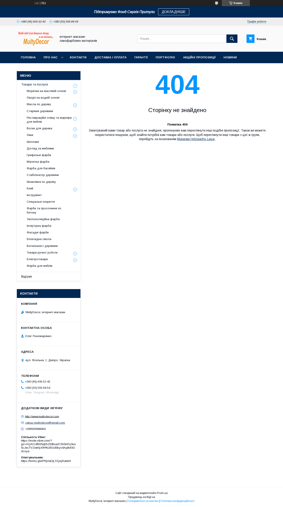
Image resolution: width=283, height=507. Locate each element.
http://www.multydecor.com (42, 416)
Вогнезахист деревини (42, 246)
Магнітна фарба (38, 161)
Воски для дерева (39, 128)
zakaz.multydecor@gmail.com (45, 422)
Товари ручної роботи (42, 252)
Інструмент (34, 195)
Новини (230, 57)
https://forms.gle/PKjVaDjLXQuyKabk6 (46, 461)
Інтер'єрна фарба (39, 225)
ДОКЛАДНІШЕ (174, 12)
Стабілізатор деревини (43, 175)
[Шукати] (231, 38)
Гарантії (141, 57)
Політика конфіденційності (177, 501)
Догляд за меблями (40, 148)
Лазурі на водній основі (43, 97)
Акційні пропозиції (199, 57)
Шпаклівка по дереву (41, 181)
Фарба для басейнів (41, 168)
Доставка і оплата (110, 57)
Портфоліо (165, 57)
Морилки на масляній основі (46, 91)
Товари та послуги (34, 84)
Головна (28, 57)
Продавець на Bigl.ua (141, 497)
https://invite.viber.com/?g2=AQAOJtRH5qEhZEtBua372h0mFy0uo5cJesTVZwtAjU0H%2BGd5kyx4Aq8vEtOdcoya (48, 446)
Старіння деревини (40, 111)
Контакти (78, 57)
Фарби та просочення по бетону (44, 210)
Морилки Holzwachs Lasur (196, 139)
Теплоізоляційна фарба (43, 219)
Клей (30, 188)
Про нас (50, 57)
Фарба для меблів (39, 265)
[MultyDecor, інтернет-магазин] (35, 46)
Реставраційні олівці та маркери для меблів (49, 119)
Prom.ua (162, 493)
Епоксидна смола (39, 239)
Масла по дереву (39, 104)
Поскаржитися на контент (143, 501)
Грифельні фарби (39, 155)
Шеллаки (33, 141)
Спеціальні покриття (41, 201)
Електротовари (37, 259)
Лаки (30, 135)
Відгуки (26, 276)
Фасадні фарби (38, 232)
